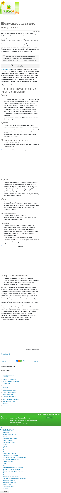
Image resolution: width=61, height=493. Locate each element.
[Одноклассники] (19, 361)
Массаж (5, 446)
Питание (5, 444)
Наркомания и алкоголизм (11, 455)
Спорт (5, 463)
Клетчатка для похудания (9, 396)
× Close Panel (4, 492)
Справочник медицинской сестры (13, 471)
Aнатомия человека (9, 480)
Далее (36, 361)
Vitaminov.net (7, 429)
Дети (4, 465)
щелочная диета (5, 355)
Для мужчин (7, 450)
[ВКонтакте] (17, 361)
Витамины (6, 432)
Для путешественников (10, 452)
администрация (47, 414)
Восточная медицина (9, 482)
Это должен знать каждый (11, 459)
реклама (40, 414)
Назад (4, 361)
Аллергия (6, 475)
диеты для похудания (7, 353)
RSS (59, 414)
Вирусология (7, 484)
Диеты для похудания (8, 19)
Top (1, 427)
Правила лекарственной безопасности (14, 478)
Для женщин (7, 448)
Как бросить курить (9, 442)
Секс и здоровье (8, 461)
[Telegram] (23, 361)
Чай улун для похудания (9, 390)
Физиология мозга (8, 486)
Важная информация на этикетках (13, 467)
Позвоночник (7, 473)
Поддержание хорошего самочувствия (14, 457)
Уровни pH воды (6, 69)
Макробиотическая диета (9, 379)
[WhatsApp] (21, 361)
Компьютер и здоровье (10, 454)
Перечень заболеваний (10, 438)
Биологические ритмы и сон (11, 469)
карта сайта (54, 414)
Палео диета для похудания (10, 405)
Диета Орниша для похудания (11, 399)
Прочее (5, 488)
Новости (5, 436)
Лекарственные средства (11, 477)
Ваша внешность (8, 440)
